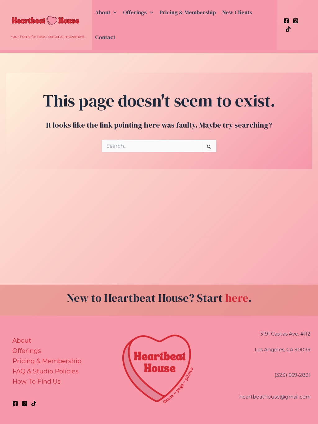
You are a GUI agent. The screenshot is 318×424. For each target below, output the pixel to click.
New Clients (237, 12)
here (236, 297)
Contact (105, 37)
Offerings (135, 12)
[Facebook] (286, 21)
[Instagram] (295, 21)
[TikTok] (288, 29)
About (102, 12)
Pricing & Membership (188, 12)
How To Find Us (36, 381)
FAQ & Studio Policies (45, 371)
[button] (113, 12)
